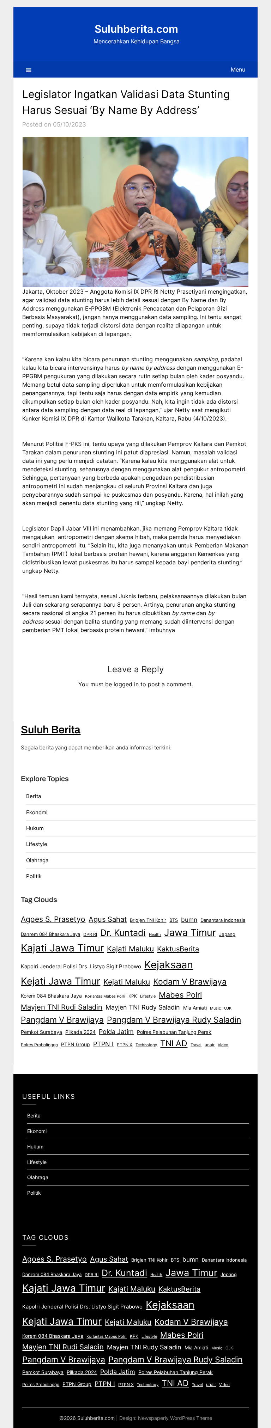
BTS (173, 920)
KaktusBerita (178, 949)
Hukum (35, 828)
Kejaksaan (168, 964)
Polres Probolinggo (39, 1044)
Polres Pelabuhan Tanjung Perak (174, 1032)
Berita (33, 796)
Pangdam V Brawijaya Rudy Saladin (174, 1020)
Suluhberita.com (136, 29)
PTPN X (124, 1044)
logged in (126, 684)
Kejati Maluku (126, 981)
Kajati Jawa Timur (62, 948)
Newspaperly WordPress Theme (175, 1418)
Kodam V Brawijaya (190, 981)
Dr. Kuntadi (123, 932)
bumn (189, 919)
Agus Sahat (108, 919)
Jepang (227, 934)
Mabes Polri (180, 994)
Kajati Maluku (130, 948)
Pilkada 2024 (80, 1032)
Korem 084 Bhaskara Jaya (51, 996)
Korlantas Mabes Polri (105, 996)
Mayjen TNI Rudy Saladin (143, 1007)
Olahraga (37, 860)
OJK (227, 1008)
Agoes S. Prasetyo (53, 919)
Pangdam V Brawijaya (62, 1020)
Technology (146, 1044)
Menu (238, 69)
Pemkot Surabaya (41, 1032)
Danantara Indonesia (222, 920)
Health (155, 934)
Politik (34, 876)
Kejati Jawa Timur (60, 981)
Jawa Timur (190, 932)
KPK (132, 996)
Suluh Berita (50, 729)
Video (223, 1044)
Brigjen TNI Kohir (148, 920)
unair (210, 1044)
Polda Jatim (116, 1031)
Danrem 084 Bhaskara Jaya (50, 934)
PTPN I (103, 1044)
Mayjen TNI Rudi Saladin (61, 1007)
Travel (196, 1044)
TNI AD (173, 1043)
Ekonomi (37, 812)
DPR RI (90, 934)
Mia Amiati (195, 1008)
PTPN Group (75, 1044)
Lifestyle (36, 844)
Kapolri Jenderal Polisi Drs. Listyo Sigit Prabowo (81, 966)
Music (215, 1008)
